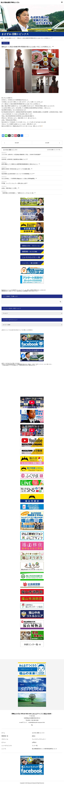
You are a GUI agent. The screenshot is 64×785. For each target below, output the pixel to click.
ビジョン (4, 742)
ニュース (4, 748)
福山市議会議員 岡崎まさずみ (10, 2)
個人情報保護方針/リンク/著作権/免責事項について (44, 748)
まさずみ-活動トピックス (38, 732)
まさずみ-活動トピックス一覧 (53, 149)
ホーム (3, 732)
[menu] (62, 2)
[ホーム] (2, 38)
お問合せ (34, 742)
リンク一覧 (34, 745)
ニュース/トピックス (7, 745)
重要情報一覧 (5, 736)
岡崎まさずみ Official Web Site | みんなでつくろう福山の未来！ (32, 713)
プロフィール (5, 739)
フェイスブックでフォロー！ (39, 739)
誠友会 (33, 736)
